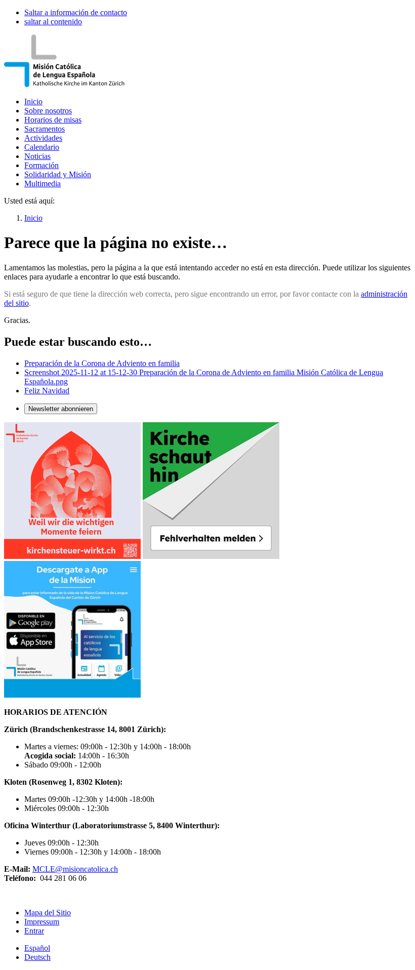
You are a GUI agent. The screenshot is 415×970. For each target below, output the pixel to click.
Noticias (37, 156)
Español (37, 948)
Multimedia (42, 183)
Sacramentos (44, 129)
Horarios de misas (52, 119)
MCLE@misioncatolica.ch (75, 869)
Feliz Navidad (46, 390)
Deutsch (37, 957)
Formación (41, 165)
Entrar (34, 930)
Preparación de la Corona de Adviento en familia (102, 363)
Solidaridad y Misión (57, 174)
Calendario (41, 147)
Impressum (41, 921)
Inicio (33, 101)
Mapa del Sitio (47, 912)
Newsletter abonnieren (60, 409)
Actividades (43, 138)
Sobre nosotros (48, 110)
